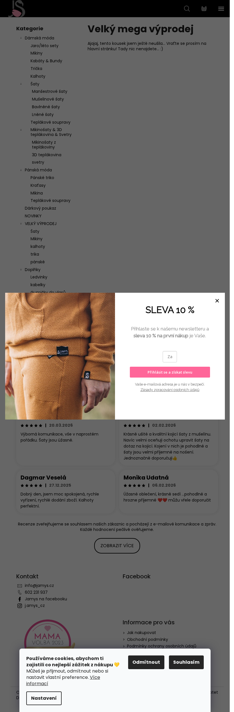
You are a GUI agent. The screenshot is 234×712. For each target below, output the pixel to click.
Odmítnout (146, 662)
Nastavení (44, 698)
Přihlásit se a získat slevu (170, 372)
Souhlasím (186, 662)
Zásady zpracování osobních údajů (169, 390)
